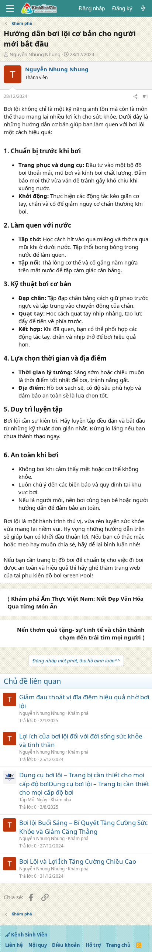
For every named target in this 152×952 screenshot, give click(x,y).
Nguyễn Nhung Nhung (35, 54)
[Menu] (10, 8)
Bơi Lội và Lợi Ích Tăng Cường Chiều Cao (77, 861)
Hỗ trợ (93, 945)
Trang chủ (118, 945)
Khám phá (78, 713)
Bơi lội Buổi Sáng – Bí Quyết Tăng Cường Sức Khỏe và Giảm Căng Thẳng (83, 827)
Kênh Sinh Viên (29, 934)
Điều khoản (66, 945)
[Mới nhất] (143, 8)
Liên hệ (14, 945)
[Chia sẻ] (135, 96)
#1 (145, 96)
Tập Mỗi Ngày (33, 799)
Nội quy (37, 945)
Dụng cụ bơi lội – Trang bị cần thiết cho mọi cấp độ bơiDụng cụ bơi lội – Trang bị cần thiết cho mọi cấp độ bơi (84, 784)
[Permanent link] (84, 151)
